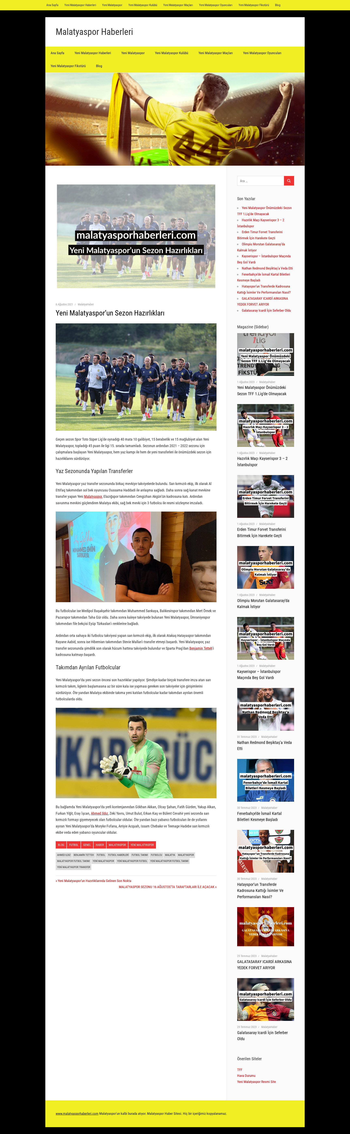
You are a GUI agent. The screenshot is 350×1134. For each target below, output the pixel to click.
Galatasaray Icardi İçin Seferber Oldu (266, 310)
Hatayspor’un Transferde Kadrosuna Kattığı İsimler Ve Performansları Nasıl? (260, 890)
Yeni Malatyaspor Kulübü (142, 5)
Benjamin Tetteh (200, 648)
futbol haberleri (118, 854)
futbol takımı (140, 854)
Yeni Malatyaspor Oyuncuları (216, 5)
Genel (87, 844)
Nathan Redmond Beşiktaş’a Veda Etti (267, 268)
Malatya (170, 854)
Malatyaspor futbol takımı (73, 861)
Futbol (73, 844)
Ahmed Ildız (99, 813)
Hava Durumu (246, 1076)
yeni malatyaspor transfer (73, 867)
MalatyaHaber (86, 304)
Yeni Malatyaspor (112, 5)
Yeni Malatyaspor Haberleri (80, 5)
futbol (101, 854)
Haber (100, 844)
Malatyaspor (93, 496)
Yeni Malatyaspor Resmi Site (256, 1082)
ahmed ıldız (64, 854)
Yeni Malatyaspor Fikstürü (254, 5)
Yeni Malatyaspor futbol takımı (169, 861)
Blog (277, 5)
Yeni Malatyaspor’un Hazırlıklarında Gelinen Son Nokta (94, 881)
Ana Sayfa (52, 5)
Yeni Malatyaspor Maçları (178, 5)
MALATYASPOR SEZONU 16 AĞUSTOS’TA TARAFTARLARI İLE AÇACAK (166, 887)
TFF (239, 1070)
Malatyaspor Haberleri (94, 32)
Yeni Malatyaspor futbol (132, 861)
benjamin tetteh (84, 854)
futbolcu (156, 854)
